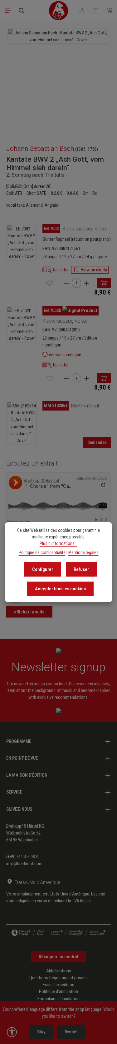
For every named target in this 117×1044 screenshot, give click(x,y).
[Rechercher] (21, 10)
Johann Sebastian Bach (40, 148)
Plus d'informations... (58, 543)
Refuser (81, 569)
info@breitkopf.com (24, 863)
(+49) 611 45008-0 (22, 857)
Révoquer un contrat (58, 957)
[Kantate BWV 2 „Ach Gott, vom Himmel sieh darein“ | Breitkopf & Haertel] (21, 242)
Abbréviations (58, 971)
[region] (58, 80)
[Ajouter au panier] (104, 283)
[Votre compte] (82, 10)
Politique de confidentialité (42, 552)
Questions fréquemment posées (58, 978)
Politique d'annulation (58, 991)
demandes (97, 442)
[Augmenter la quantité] (86, 283)
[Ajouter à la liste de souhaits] (49, 283)
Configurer (42, 569)
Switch (71, 1032)
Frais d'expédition (58, 984)
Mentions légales (83, 552)
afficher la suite (29, 612)
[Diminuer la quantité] (66, 283)
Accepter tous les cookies (60, 589)
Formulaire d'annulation (58, 998)
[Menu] (8, 10)
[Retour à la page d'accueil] (58, 10)
